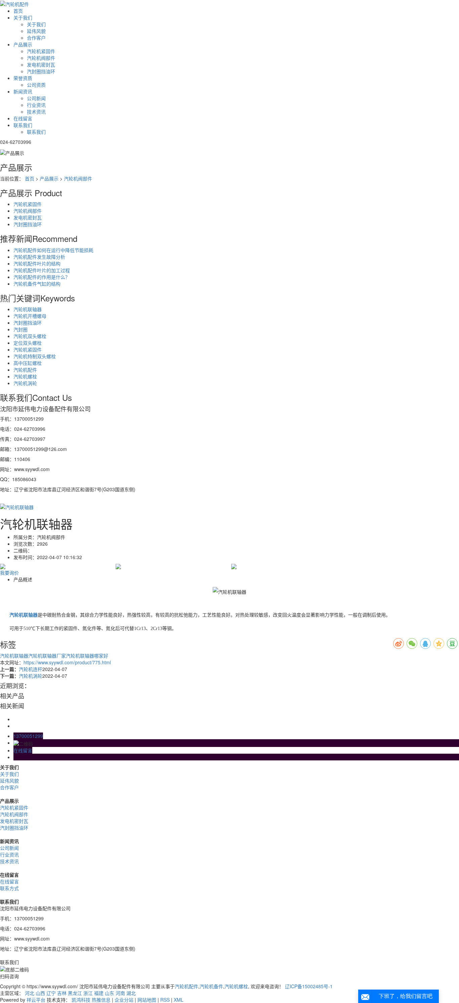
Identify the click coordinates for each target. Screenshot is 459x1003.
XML (178, 999)
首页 (18, 10)
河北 (29, 993)
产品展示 (22, 44)
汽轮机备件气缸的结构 (36, 283)
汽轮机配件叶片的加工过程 (41, 270)
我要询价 (9, 572)
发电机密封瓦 (41, 64)
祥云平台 (36, 999)
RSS (165, 999)
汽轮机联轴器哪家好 (87, 655)
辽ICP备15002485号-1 (309, 986)
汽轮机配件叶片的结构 (36, 263)
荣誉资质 (22, 78)
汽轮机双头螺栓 (29, 336)
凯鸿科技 (81, 999)
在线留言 (22, 118)
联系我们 (22, 125)
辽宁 (51, 993)
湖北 (131, 993)
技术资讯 (36, 111)
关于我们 (22, 17)
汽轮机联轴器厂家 (47, 655)
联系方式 (9, 888)
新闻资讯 (22, 91)
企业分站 (124, 999)
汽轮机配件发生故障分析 (39, 256)
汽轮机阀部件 (41, 57)
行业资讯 (36, 104)
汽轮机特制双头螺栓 (34, 356)
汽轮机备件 (211, 986)
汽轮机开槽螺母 (29, 315)
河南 (120, 993)
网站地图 (146, 999)
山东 (109, 993)
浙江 (88, 993)
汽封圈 (20, 329)
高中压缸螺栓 (27, 363)
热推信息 (101, 999)
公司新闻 (36, 98)
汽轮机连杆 (30, 669)
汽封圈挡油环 (41, 71)
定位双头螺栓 (27, 342)
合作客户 (36, 37)
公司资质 (36, 84)
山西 (40, 993)
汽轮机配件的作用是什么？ (41, 277)
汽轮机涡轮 (25, 383)
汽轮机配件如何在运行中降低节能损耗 (53, 250)
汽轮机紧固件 (41, 51)
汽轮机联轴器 (27, 309)
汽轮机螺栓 (25, 376)
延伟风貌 (36, 31)
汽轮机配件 (25, 369)
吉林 (62, 993)
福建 (98, 993)
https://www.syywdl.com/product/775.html (67, 662)
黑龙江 (75, 993)
